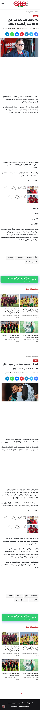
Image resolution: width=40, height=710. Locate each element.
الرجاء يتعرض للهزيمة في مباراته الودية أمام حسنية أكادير (30, 311)
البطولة (28, 12)
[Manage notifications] (3, 706)
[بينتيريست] (22, 34)
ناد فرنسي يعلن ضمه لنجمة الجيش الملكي (10, 336)
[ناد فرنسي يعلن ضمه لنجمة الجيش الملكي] (10, 327)
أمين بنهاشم (31, 257)
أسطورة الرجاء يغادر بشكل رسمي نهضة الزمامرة (30, 336)
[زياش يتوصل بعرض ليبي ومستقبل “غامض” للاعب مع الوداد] (32, 189)
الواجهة (19, 257)
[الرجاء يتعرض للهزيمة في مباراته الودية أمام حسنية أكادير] (29, 300)
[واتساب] (12, 34)
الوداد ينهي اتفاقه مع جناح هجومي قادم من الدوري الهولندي (14, 197)
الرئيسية (34, 12)
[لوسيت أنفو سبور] (20, 4)
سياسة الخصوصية (24, 706)
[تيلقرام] (7, 34)
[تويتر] (31, 34)
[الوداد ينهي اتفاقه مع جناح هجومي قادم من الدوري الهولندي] (32, 199)
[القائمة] (3, 5)
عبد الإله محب (33, 29)
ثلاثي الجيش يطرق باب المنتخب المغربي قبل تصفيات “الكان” (11, 311)
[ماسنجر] (17, 34)
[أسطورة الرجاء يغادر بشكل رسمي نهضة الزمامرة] (29, 327)
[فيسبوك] (36, 34)
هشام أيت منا (31, 262)
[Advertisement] (20, 75)
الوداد (10, 257)
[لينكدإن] (27, 34)
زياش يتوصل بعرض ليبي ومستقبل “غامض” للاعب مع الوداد (15, 188)
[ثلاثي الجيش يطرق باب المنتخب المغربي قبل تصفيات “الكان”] (10, 300)
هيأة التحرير (14, 706)
